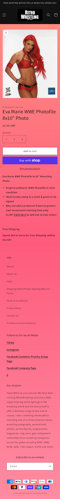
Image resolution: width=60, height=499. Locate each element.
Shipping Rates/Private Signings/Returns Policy (28, 291)
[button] (4, 15)
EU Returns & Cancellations (21, 323)
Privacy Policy (14, 308)
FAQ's (9, 281)
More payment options (30, 168)
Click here (20, 214)
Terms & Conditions (17, 300)
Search (10, 266)
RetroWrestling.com (25, 493)
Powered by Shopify (40, 493)
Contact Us (12, 315)
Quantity (6, 132)
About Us (12, 273)
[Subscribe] (49, 466)
